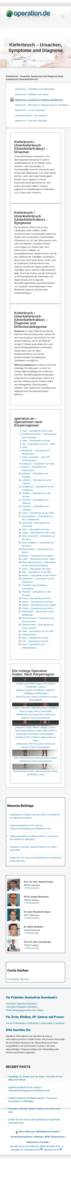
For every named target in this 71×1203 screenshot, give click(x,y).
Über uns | (30, 1131)
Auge (39, 683)
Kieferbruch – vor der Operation (30, 110)
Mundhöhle (31, 687)
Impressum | (33, 1142)
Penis (28, 737)
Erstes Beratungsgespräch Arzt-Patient (24, 1010)
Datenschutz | (58, 1137)
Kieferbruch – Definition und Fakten (32, 94)
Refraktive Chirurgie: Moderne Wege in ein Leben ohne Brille (34, 1110)
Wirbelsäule (41, 693)
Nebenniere (22, 734)
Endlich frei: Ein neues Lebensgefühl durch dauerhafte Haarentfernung (34, 1121)
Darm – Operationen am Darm (36, 569)
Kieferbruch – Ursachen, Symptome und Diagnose (39, 99)
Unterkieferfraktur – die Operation (31, 115)
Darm (39, 730)
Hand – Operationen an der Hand (38, 513)
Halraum (20, 690)
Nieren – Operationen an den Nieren (39, 575)
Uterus (52, 737)
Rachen (29, 690)
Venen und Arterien (41, 697)
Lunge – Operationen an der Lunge (38, 532)
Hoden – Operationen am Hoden (37, 602)
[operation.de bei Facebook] (41, 1149)
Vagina (43, 737)
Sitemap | (39, 1137)
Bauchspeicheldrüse (25, 730)
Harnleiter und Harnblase (41, 734)
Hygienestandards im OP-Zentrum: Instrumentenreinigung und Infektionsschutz (29, 1089)
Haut (54, 697)
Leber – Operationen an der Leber (38, 559)
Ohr (45, 683)
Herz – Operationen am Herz (36, 529)
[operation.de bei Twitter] (61, 1149)
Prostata (19, 737)
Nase (24, 447)
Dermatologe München (18, 979)
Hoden (35, 737)
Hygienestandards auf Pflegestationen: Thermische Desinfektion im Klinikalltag (32, 1100)
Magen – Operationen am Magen (37, 555)
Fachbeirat (59, 1023)
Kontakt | (45, 1142)
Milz (45, 730)
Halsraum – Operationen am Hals (38, 463)
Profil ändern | (34, 1023)
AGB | (47, 1137)
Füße (31, 771)
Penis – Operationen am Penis (36, 598)
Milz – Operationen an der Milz (36, 572)
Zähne (41, 687)
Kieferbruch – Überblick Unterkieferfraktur (35, 89)
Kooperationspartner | (22, 1137)
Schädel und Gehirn (25, 683)
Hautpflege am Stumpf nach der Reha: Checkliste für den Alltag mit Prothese (35, 1078)
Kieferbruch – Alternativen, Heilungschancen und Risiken (42, 105)
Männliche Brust (39, 708)
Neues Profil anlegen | (16, 1023)
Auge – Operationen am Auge (36, 440)
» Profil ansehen (31, 888)
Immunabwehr (36, 700)
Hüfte (35, 740)
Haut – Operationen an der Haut (37, 431)
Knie (16, 758)
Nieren (52, 730)
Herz (36, 711)
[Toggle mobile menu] (63, 17)
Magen (44, 727)
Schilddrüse (29, 693)
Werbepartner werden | (48, 1131)
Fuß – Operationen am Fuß (35, 641)
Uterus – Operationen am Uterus (37, 608)
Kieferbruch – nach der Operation (31, 121)
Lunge (29, 711)
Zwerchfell (45, 711)
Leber (52, 727)
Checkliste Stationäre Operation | (21, 1003)
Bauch (36, 727)
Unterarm (19, 727)
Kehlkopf (39, 690)
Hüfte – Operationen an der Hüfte (38, 631)
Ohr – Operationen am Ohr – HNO (38, 444)
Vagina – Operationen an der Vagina (39, 605)
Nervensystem (23, 697)
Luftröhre (49, 690)
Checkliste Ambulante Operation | (22, 1007)
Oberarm (25, 708)
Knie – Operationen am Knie (35, 638)
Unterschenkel (29, 634)
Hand (28, 727)
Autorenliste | (47, 1023)
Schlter (16, 708)
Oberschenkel (27, 758)
